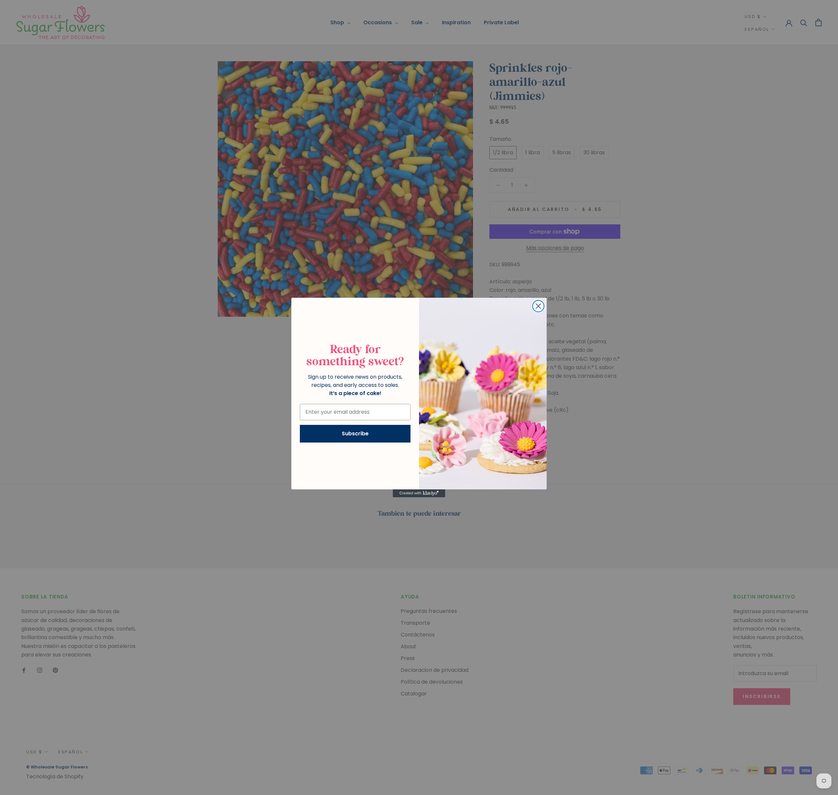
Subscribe (355, 433)
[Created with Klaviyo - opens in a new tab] (419, 493)
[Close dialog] (538, 306)
